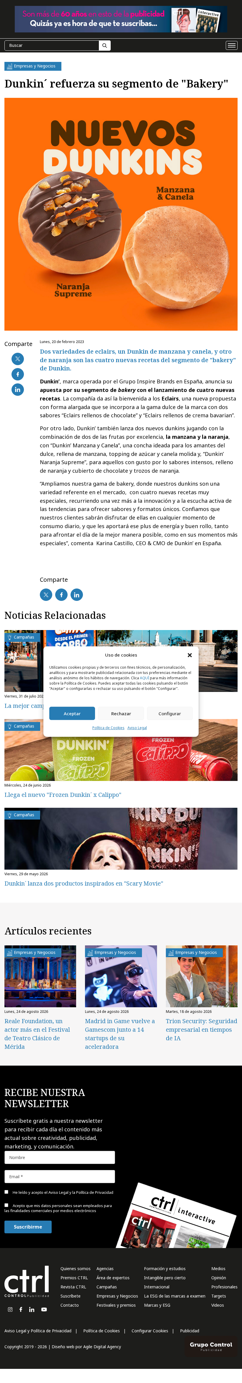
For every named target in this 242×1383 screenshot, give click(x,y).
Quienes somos (75, 1268)
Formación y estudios (165, 1268)
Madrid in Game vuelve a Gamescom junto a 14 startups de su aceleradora (120, 1034)
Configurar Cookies (150, 1330)
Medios (218, 1268)
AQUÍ (144, 678)
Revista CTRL (73, 1287)
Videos (217, 1305)
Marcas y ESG (157, 1305)
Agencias (105, 1268)
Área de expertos (113, 1277)
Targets (218, 1296)
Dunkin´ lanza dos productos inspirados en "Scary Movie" (83, 883)
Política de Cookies (108, 728)
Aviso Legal (137, 728)
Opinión (218, 1277)
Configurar (169, 713)
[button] (190, 655)
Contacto (69, 1305)
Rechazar (121, 713)
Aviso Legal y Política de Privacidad (37, 1330)
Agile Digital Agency (102, 1346)
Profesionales (224, 1287)
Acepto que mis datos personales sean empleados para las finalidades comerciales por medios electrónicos (58, 1208)
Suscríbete (70, 1296)
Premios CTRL (74, 1277)
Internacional (156, 1287)
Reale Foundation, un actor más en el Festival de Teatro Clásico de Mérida (37, 1034)
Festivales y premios (116, 1305)
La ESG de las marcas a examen (174, 1296)
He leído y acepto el (62, 1192)
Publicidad (189, 1330)
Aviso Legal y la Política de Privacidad (80, 1192)
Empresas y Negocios (117, 1296)
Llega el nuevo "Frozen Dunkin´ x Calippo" (62, 795)
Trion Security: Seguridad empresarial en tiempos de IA (201, 1029)
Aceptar (72, 713)
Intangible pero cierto (165, 1277)
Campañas (107, 1287)
